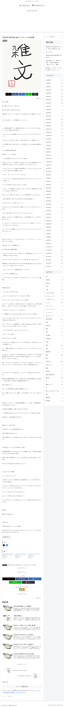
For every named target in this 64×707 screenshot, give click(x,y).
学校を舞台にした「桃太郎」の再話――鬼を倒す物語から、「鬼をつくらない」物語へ (54, 62)
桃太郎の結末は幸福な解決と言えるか (54, 56)
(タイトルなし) (49, 52)
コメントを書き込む (22, 686)
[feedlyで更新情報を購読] (20, 589)
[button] (35, 94)
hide (9, 536)
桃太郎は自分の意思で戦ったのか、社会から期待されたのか (54, 47)
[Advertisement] (32, 23)
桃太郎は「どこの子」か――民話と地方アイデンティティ (54, 69)
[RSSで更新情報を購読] (23, 589)
